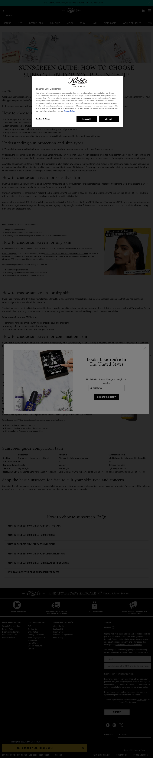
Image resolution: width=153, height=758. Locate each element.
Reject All (86, 119)
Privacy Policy (69, 111)
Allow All (109, 119)
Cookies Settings (43, 119)
